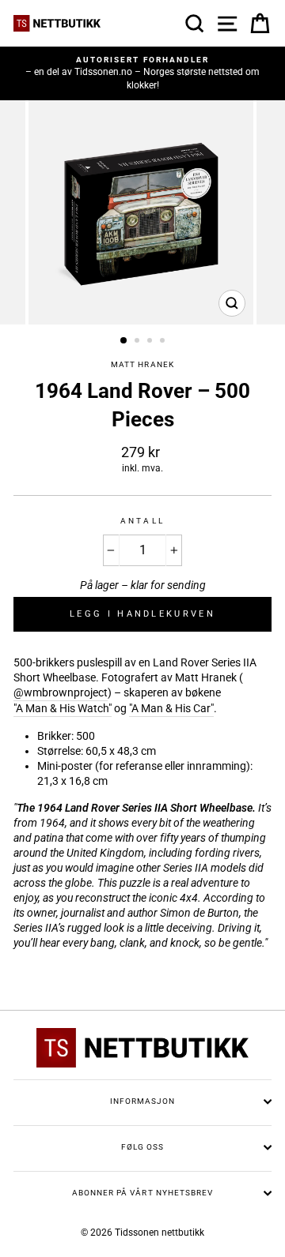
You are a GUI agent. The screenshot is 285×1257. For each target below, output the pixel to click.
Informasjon (142, 1101)
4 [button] (164, 342)
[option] (142, 73)
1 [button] (124, 341)
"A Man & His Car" (171, 708)
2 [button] (138, 342)
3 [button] (151, 342)
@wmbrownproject (60, 692)
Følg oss (142, 1147)
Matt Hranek (142, 364)
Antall (142, 520)
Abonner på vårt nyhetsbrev (142, 1192)
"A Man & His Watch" (62, 708)
